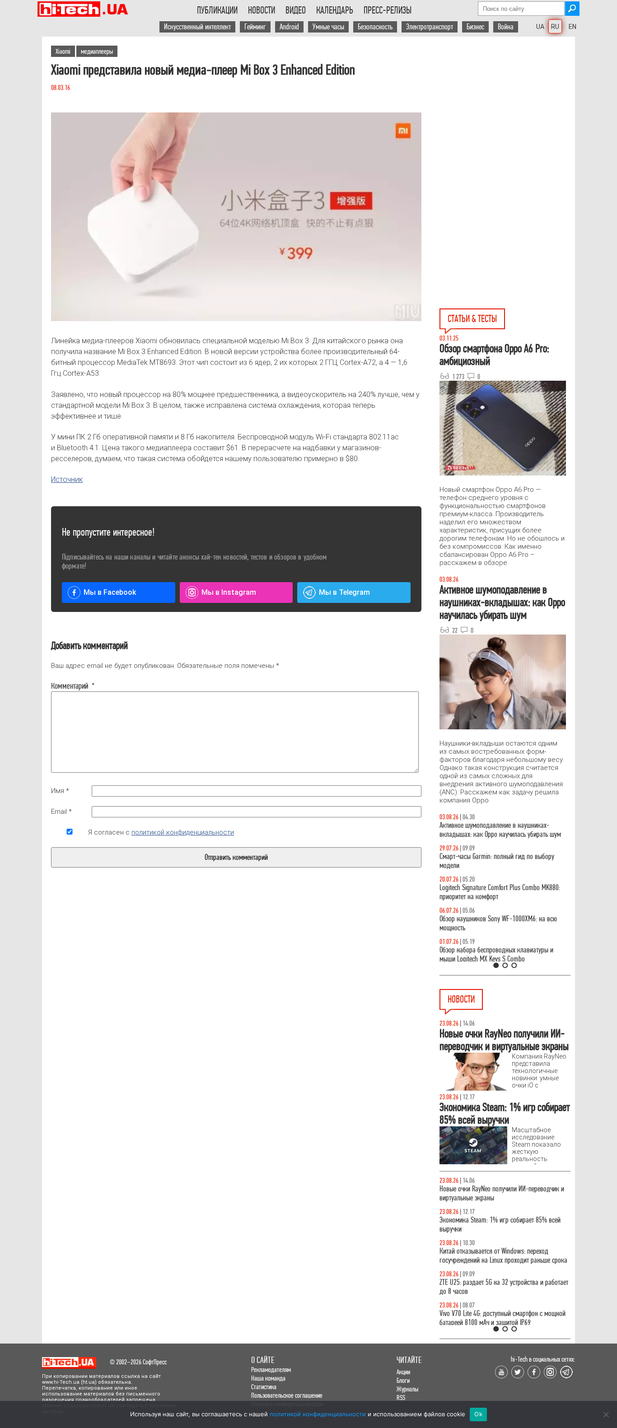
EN (572, 26)
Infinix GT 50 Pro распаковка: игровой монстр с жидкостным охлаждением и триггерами (503, 892)
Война (506, 27)
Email (61, 811)
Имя (60, 791)
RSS (401, 1397)
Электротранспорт (429, 27)
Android (289, 27)
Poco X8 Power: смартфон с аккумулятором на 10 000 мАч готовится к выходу (504, 1287)
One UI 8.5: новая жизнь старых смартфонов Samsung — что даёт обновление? (498, 830)
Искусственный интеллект (197, 27)
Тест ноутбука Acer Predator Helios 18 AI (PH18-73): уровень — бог (502, 954)
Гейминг (255, 27)
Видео (295, 10)
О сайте (262, 1360)
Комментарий (69, 686)
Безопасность (375, 27)
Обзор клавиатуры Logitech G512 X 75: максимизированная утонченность (491, 861)
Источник (67, 479)
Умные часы (328, 27)
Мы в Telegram (344, 592)
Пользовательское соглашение (287, 1395)
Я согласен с (161, 832)
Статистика (263, 1386)
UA (540, 26)
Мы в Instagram (228, 592)
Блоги (403, 1380)
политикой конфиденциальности (182, 832)
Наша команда (268, 1378)
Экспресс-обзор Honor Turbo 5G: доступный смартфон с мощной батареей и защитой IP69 (499, 1255)
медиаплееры (97, 51)
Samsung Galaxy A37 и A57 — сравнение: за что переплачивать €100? (504, 923)
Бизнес (475, 27)
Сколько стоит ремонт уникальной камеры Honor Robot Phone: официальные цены (504, 1193)
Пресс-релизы (387, 10)
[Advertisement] (507, 117)
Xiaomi (63, 51)
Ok (478, 1414)
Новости (261, 10)
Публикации (217, 10)
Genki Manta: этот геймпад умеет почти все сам (501, 1313)
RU (555, 26)
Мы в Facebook (110, 592)
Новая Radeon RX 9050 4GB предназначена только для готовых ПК (495, 1224)
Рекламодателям (271, 1369)
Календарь (334, 10)
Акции (403, 1371)
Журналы (407, 1389)
